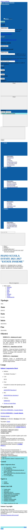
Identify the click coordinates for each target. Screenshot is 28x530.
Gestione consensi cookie (10, 499)
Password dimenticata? (6, 34)
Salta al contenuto (5, 1)
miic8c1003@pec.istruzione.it (11, 395)
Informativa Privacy (8, 492)
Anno (8, 288)
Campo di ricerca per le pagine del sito (10, 230)
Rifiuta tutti (13, 429)
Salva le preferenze (12, 455)
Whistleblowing (8, 497)
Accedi (2, 21)
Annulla (3, 112)
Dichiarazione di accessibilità (11, 495)
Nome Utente (18, 29)
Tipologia (9, 287)
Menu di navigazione (14, 283)
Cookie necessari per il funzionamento (10, 449)
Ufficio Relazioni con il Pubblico (12, 493)
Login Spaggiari (14, 59)
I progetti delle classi (9, 249)
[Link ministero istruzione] (7, 2)
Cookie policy (7, 489)
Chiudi (2, 70)
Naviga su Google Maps (10, 403)
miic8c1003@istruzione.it (10, 390)
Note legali (6, 490)
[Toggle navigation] (13, 133)
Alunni (8, 421)
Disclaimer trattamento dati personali (10, 515)
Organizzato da (10, 297)
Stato (8, 290)
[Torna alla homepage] (14, 113)
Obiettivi (9, 294)
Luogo (8, 295)
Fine (8, 293)
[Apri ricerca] (15, 120)
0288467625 (7, 400)
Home (5, 246)
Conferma (8, 112)
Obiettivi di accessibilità (9, 496)
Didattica (6, 247)
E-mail (17, 54)
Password (17, 31)
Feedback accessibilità (9, 500)
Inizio (8, 291)
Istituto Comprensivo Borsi (9, 368)
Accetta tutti (6, 431)
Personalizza (4, 429)
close (2, 140)
